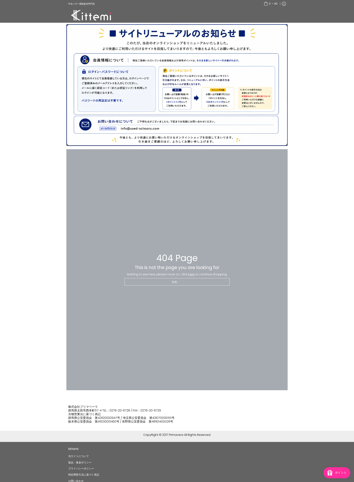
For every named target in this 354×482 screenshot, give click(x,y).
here (191, 274)
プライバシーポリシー (81, 468)
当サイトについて (78, 456)
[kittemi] (91, 15)
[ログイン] (284, 3)
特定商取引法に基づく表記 (83, 474)
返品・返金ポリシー (79, 462)
